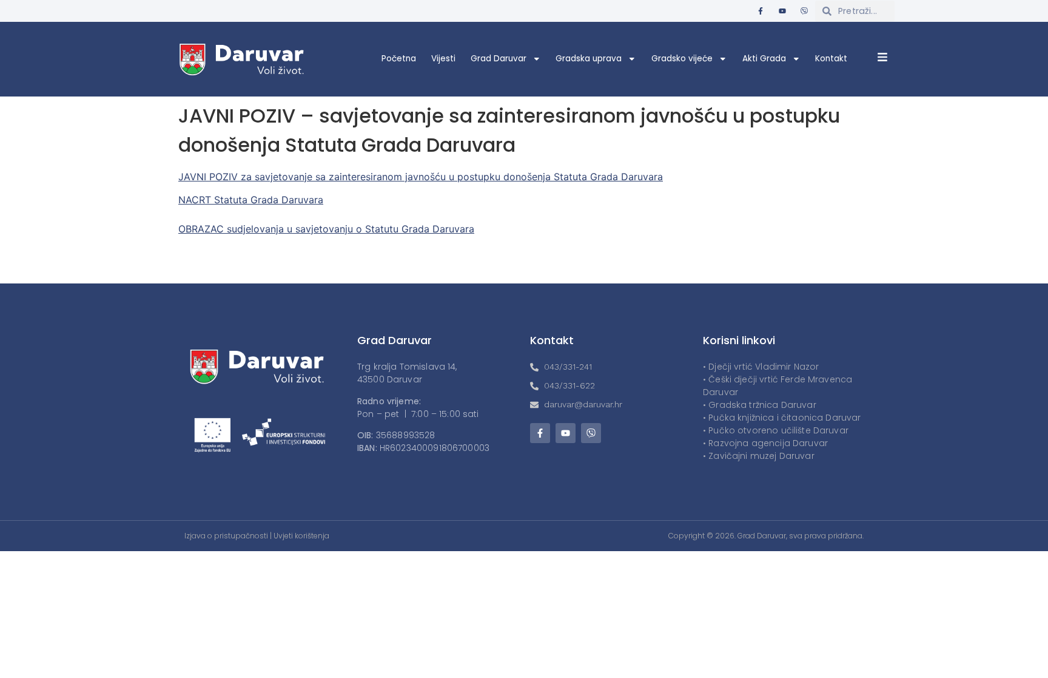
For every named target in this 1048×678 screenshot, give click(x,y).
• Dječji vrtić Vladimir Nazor (761, 367)
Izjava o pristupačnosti (226, 536)
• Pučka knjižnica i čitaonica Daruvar (782, 418)
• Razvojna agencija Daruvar (765, 443)
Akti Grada (764, 58)
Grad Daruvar (498, 58)
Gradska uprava (589, 58)
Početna (398, 58)
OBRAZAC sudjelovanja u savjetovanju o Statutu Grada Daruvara (326, 229)
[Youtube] (782, 11)
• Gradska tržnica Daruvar (759, 405)
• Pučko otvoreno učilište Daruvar (775, 430)
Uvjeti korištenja (301, 536)
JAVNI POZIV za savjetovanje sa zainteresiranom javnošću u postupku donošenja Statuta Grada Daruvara (420, 177)
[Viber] (804, 11)
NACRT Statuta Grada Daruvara (250, 200)
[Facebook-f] (760, 11)
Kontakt (831, 58)
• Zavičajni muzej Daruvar (759, 456)
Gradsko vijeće (682, 58)
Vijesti (443, 58)
